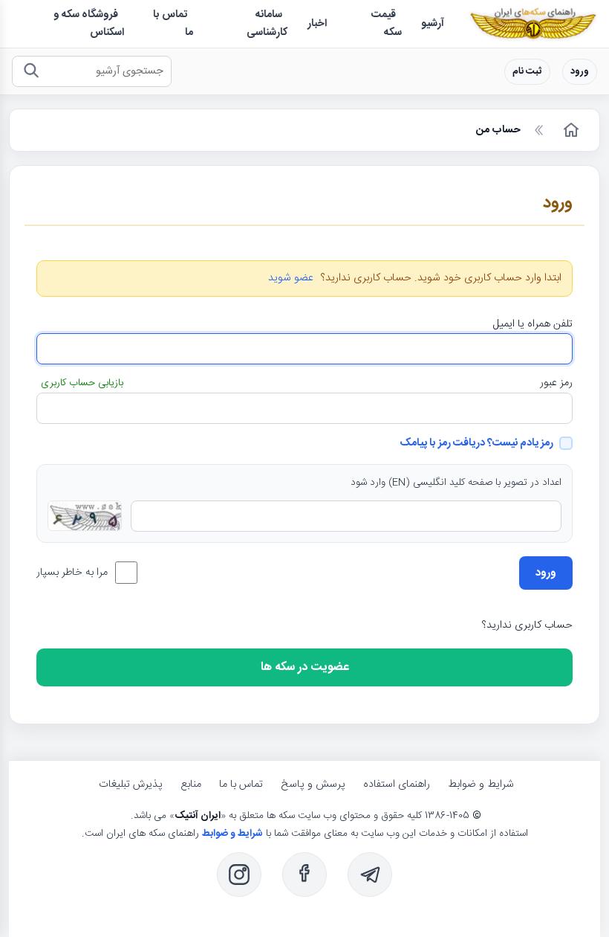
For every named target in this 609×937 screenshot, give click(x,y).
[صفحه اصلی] (569, 130)
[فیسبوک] (304, 874)
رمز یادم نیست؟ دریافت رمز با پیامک (476, 443)
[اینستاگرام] (239, 874)
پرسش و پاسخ (313, 784)
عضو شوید (290, 278)
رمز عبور (556, 383)
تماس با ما (241, 784)
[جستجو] (31, 72)
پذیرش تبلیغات (131, 784)
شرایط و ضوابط (481, 784)
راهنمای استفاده (396, 784)
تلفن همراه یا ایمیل (533, 324)
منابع (190, 784)
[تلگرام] (370, 874)
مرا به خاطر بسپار (72, 573)
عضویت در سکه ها (305, 667)
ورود (579, 72)
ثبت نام (527, 72)
